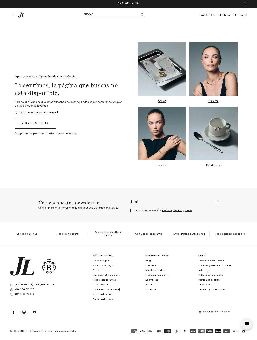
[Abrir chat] (246, 324)
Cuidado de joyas (103, 299)
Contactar (151, 289)
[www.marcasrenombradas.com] (49, 266)
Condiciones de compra (212, 261)
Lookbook (150, 265)
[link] (36, 113)
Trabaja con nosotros (157, 275)
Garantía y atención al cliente (215, 265)
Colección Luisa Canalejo (107, 289)
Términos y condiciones (211, 289)
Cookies (188, 210)
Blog (148, 261)
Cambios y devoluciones (106, 275)
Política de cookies (208, 280)
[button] (14, 15)
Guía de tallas (100, 285)
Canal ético (204, 285)
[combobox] (209, 312)
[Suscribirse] (216, 202)
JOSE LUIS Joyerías (30, 331)
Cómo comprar (101, 261)
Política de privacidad (172, 210)
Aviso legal (204, 270)
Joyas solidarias (102, 294)
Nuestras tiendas (154, 270)
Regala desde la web (104, 280)
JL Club (149, 285)
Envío (96, 270)
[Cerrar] (245, 3)
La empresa (151, 280)
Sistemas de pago (103, 265)
